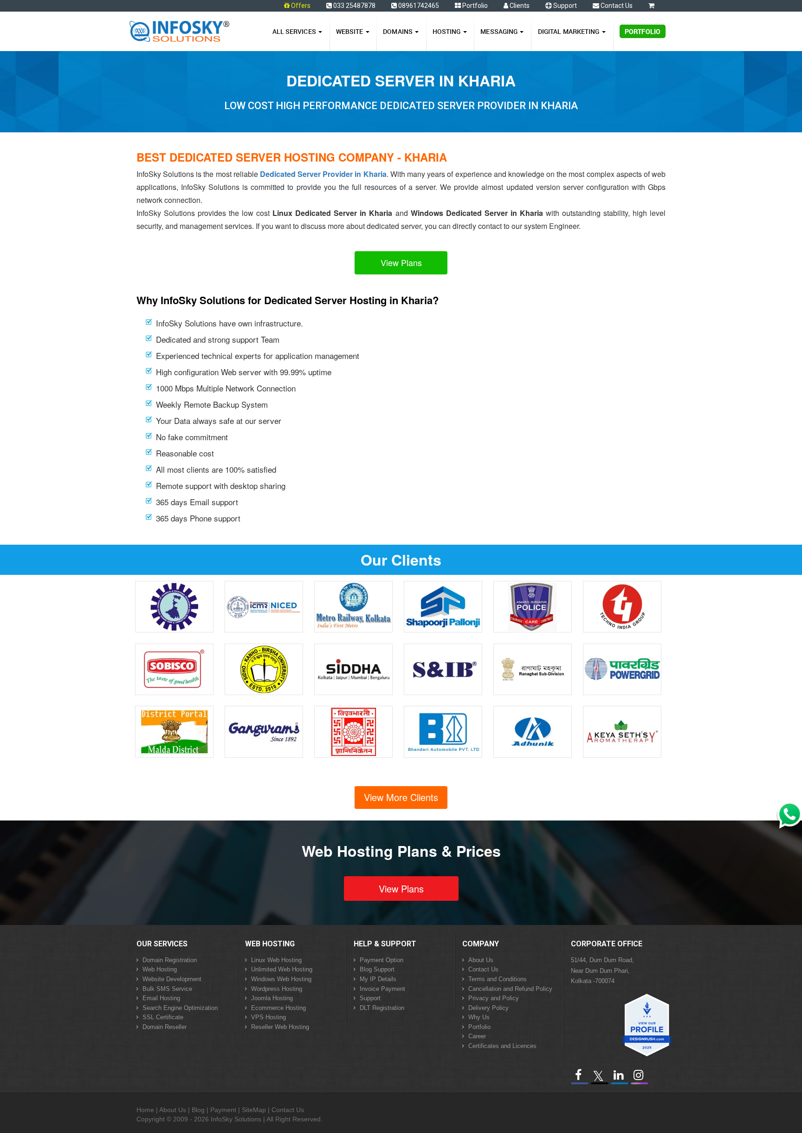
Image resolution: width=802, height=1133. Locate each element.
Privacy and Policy (493, 998)
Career (477, 1036)
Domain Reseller (164, 1026)
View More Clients (401, 797)
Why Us (479, 1017)
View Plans (401, 262)
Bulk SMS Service (167, 988)
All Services (294, 31)
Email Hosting (161, 998)
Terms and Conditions (497, 979)
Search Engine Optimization (180, 1007)
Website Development (171, 979)
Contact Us (616, 5)
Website (350, 31)
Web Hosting (159, 969)
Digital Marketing (569, 31)
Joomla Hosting (272, 998)
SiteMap (254, 1109)
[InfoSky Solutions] (179, 29)
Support (564, 5)
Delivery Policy (488, 1007)
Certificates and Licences (502, 1045)
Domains (398, 31)
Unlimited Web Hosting (281, 969)
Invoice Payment (382, 988)
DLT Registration (382, 1007)
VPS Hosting (268, 1017)
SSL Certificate (162, 1017)
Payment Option (381, 960)
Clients (519, 5)
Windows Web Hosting (281, 979)
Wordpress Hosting (276, 988)
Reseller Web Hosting (280, 1026)
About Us (480, 960)
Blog (198, 1109)
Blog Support (377, 969)
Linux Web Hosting (276, 960)
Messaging (499, 31)
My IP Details (378, 979)
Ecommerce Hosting (278, 1007)
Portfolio (474, 5)
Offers (300, 5)
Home (145, 1109)
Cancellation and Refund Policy (510, 988)
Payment (223, 1109)
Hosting (447, 31)
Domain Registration (169, 960)
